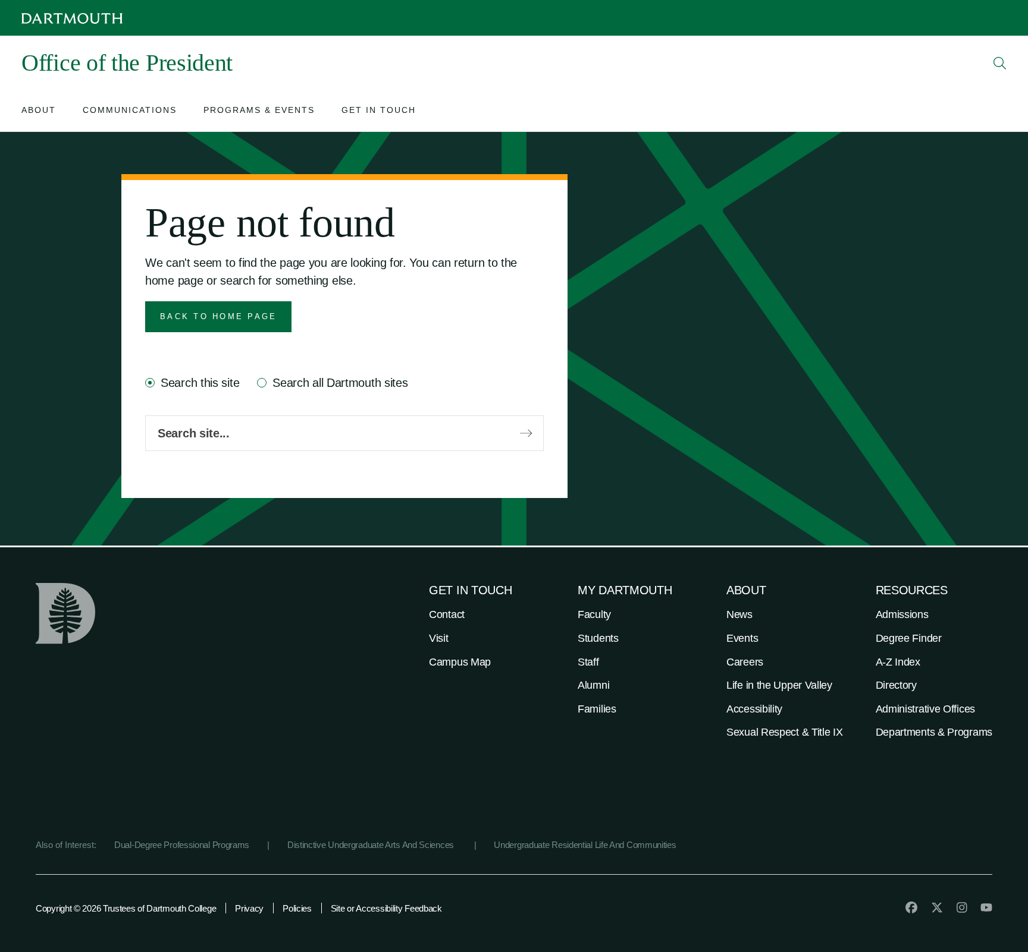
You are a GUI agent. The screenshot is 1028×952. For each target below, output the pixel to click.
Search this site (200, 382)
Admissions (902, 614)
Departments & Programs (934, 732)
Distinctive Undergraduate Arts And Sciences (371, 845)
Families (597, 709)
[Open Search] (1000, 63)
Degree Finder (909, 638)
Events (742, 638)
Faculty (594, 614)
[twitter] (937, 907)
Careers (744, 662)
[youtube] (986, 907)
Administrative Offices (925, 709)
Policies (297, 908)
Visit (439, 638)
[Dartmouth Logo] (72, 18)
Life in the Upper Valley (779, 685)
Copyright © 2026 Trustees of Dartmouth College (126, 908)
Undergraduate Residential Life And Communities (585, 845)
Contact (447, 614)
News (739, 614)
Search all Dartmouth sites (340, 382)
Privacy (249, 908)
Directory (896, 685)
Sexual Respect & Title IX (784, 732)
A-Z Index (898, 662)
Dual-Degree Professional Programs (181, 845)
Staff (588, 662)
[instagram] (962, 907)
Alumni (593, 685)
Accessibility (754, 709)
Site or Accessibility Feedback (386, 908)
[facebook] (911, 907)
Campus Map (460, 662)
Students (598, 638)
